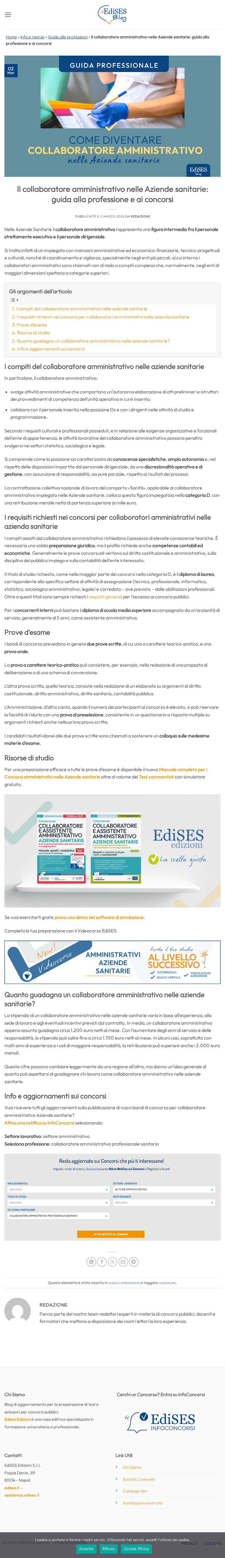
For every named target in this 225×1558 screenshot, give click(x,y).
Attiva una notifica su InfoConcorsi (39, 1123)
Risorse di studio (33, 332)
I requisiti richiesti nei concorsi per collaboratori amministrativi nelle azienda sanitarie (103, 317)
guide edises (167, 1282)
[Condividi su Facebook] (102, 1262)
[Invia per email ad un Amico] (123, 1262)
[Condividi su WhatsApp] (91, 1262)
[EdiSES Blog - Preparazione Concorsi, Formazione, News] (112, 15)
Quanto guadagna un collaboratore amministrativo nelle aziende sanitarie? (93, 341)
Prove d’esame (32, 325)
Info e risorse (33, 37)
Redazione (140, 216)
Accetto (86, 1548)
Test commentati (156, 777)
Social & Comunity (139, 1479)
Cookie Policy (136, 1548)
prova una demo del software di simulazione (99, 917)
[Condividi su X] (112, 1262)
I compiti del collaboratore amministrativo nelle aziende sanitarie (81, 308)
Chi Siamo (132, 1467)
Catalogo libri (135, 1491)
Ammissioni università (142, 1503)
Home (11, 37)
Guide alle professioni (68, 37)
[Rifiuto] (217, 1547)
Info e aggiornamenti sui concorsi (51, 349)
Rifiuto (109, 1548)
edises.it (11, 1487)
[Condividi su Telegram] (134, 1262)
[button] (7, 14)
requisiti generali (105, 597)
